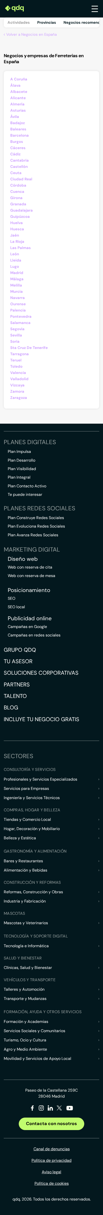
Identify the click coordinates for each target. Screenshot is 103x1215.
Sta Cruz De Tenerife (29, 347)
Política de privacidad (52, 1160)
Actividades (19, 22)
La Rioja (17, 241)
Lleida (15, 260)
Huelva (16, 222)
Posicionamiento (29, 590)
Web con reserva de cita (30, 567)
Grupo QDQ (20, 649)
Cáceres (18, 147)
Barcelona (19, 135)
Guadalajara (21, 210)
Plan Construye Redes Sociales (36, 517)
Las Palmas (20, 247)
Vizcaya (17, 385)
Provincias (46, 22)
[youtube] (69, 1110)
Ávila (14, 116)
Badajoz (17, 122)
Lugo (14, 266)
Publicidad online (30, 618)
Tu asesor (18, 661)
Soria (15, 341)
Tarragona (19, 353)
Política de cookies (51, 1183)
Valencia (18, 372)
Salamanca (20, 322)
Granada (18, 204)
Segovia (17, 328)
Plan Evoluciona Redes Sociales (36, 526)
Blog (11, 707)
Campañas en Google (27, 626)
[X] (59, 1109)
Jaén (14, 235)
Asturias (18, 110)
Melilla (16, 285)
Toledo (16, 366)
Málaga (17, 279)
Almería (17, 104)
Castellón (19, 166)
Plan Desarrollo (21, 460)
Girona (16, 197)
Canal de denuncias (52, 1149)
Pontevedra (21, 316)
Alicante (18, 97)
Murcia (16, 291)
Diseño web (23, 559)
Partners (17, 684)
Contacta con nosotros (51, 1124)
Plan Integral (19, 477)
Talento (15, 696)
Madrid (16, 272)
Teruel (16, 360)
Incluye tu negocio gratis (41, 719)
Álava (15, 85)
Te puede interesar (25, 494)
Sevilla (16, 335)
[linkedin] (50, 1109)
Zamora (17, 391)
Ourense (18, 304)
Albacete (18, 91)
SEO (11, 598)
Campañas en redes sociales (34, 635)
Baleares (18, 129)
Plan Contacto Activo (27, 486)
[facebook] (32, 1109)
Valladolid (19, 378)
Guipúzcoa (20, 216)
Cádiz (15, 154)
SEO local (16, 606)
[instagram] (41, 1109)
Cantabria (19, 160)
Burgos (16, 141)
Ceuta (16, 172)
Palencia (18, 310)
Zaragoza (18, 397)
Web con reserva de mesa (31, 575)
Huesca (17, 229)
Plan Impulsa (19, 451)
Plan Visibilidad (22, 468)
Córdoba (18, 185)
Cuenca (17, 191)
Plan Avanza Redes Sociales (33, 535)
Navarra (17, 297)
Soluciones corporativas (41, 672)
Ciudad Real (21, 179)
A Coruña (18, 79)
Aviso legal (51, 1172)
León (14, 254)
